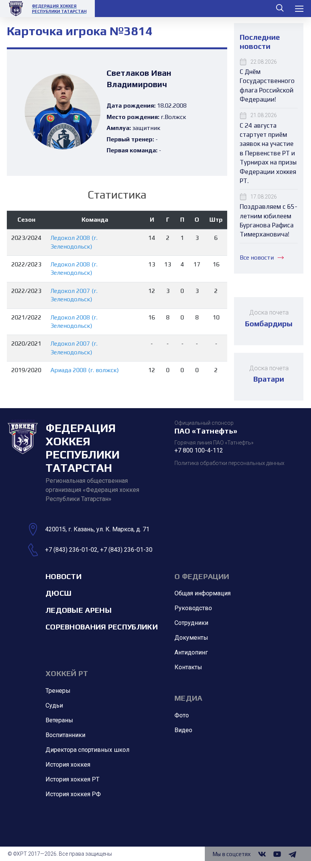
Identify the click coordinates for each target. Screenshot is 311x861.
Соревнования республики (102, 626)
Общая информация (202, 593)
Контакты (188, 667)
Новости (64, 576)
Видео (183, 730)
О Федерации (201, 576)
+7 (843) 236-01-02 (71, 549)
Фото (181, 715)
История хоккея (68, 764)
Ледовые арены (79, 610)
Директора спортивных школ (87, 749)
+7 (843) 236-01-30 (126, 549)
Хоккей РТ (67, 673)
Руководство (193, 608)
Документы (191, 637)
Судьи (54, 705)
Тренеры (58, 690)
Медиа (188, 697)
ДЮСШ (58, 593)
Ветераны (59, 720)
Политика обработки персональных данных (229, 463)
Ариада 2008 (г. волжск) (84, 370)
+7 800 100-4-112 (198, 450)
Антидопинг (191, 652)
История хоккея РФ (73, 794)
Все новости (257, 257)
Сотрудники (191, 622)
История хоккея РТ (72, 779)
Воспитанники (65, 735)
